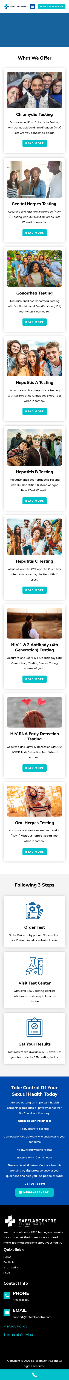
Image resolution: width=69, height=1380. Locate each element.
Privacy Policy (15, 1326)
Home (8, 1257)
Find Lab (9, 1262)
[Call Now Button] (34, 1374)
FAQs (7, 1273)
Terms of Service (18, 1334)
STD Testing (11, 1267)
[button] (32, 6)
